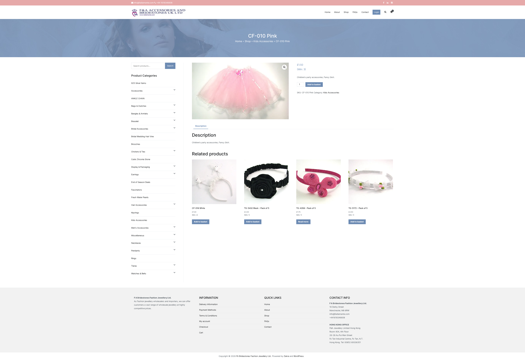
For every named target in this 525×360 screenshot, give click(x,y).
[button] (284, 67)
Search (170, 66)
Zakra (286, 356)
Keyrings (135, 212)
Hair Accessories (139, 205)
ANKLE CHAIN (138, 98)
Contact (365, 12)
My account (204, 321)
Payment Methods (207, 310)
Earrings (135, 174)
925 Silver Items (138, 83)
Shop (346, 12)
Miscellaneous (137, 235)
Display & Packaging (140, 167)
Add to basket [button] (200, 221)
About (337, 12)
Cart (201, 332)
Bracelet (135, 121)
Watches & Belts (138, 273)
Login (376, 12)
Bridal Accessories (139, 129)
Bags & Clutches (138, 106)
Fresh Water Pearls (139, 197)
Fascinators (136, 190)
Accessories (137, 91)
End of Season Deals (140, 182)
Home (327, 12)
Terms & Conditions (208, 315)
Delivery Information (208, 304)
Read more (303, 221)
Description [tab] (200, 126)
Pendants (135, 250)
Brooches (135, 144)
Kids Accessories (263, 41)
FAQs (355, 12)
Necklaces (136, 243)
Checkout (203, 327)
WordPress (299, 356)
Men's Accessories (140, 228)
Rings (133, 258)
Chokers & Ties (138, 151)
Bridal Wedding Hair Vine (142, 136)
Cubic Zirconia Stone (140, 159)
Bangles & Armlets (139, 113)
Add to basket (314, 84)
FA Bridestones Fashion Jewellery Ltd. (253, 356)
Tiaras (134, 266)
